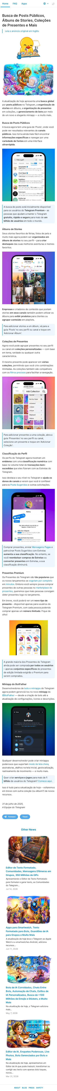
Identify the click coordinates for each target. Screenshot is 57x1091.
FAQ (15, 3)
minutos (10, 584)
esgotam (33, 580)
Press (31, 1088)
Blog (24, 1088)
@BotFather (8, 695)
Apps (24, 3)
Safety (39, 1088)
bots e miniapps (32, 688)
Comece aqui (45, 781)
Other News (28, 829)
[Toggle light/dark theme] (53, 3)
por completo (45, 580)
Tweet (25, 817)
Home (5, 3)
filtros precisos (18, 372)
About (17, 1088)
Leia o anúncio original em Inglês (22, 31)
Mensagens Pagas (41, 547)
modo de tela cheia (39, 764)
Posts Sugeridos (18, 484)
